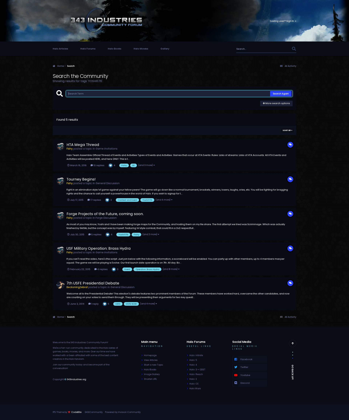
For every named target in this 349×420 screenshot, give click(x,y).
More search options (277, 103)
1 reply (95, 304)
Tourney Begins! (81, 179)
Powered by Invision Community (123, 412)
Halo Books (114, 48)
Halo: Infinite (196, 355)
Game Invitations (106, 148)
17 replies (95, 200)
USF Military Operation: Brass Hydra (99, 248)
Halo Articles (60, 48)
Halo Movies (141, 48)
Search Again (281, 93)
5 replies (96, 234)
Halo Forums (87, 48)
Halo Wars (195, 388)
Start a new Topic (153, 364)
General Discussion (108, 183)
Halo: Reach (196, 374)
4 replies (102, 269)
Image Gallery (152, 374)
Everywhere (280, 48)
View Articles (151, 360)
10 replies (98, 165)
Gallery (165, 48)
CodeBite (76, 412)
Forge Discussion (106, 218)
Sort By (287, 130)
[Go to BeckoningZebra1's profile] (61, 285)
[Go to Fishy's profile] (61, 146)
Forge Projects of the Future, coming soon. (105, 213)
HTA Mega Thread (83, 144)
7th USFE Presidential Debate (93, 283)
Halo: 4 (193, 364)
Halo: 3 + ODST (197, 369)
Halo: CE (193, 383)
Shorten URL (150, 379)
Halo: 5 (193, 360)
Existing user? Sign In (282, 21)
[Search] (293, 49)
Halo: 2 (193, 379)
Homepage (150, 355)
